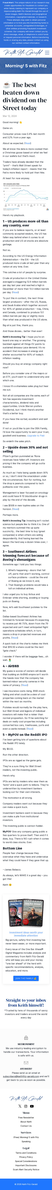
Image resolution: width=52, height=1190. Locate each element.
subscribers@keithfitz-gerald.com (21, 1076)
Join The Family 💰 (26, 978)
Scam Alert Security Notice (26, 1169)
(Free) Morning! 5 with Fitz (26, 1137)
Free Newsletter (26, 1117)
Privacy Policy (26, 1157)
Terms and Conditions (26, 1153)
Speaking (26, 1141)
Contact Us (26, 1126)
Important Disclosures (26, 1165)
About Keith (26, 1121)
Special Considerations (26, 1161)
